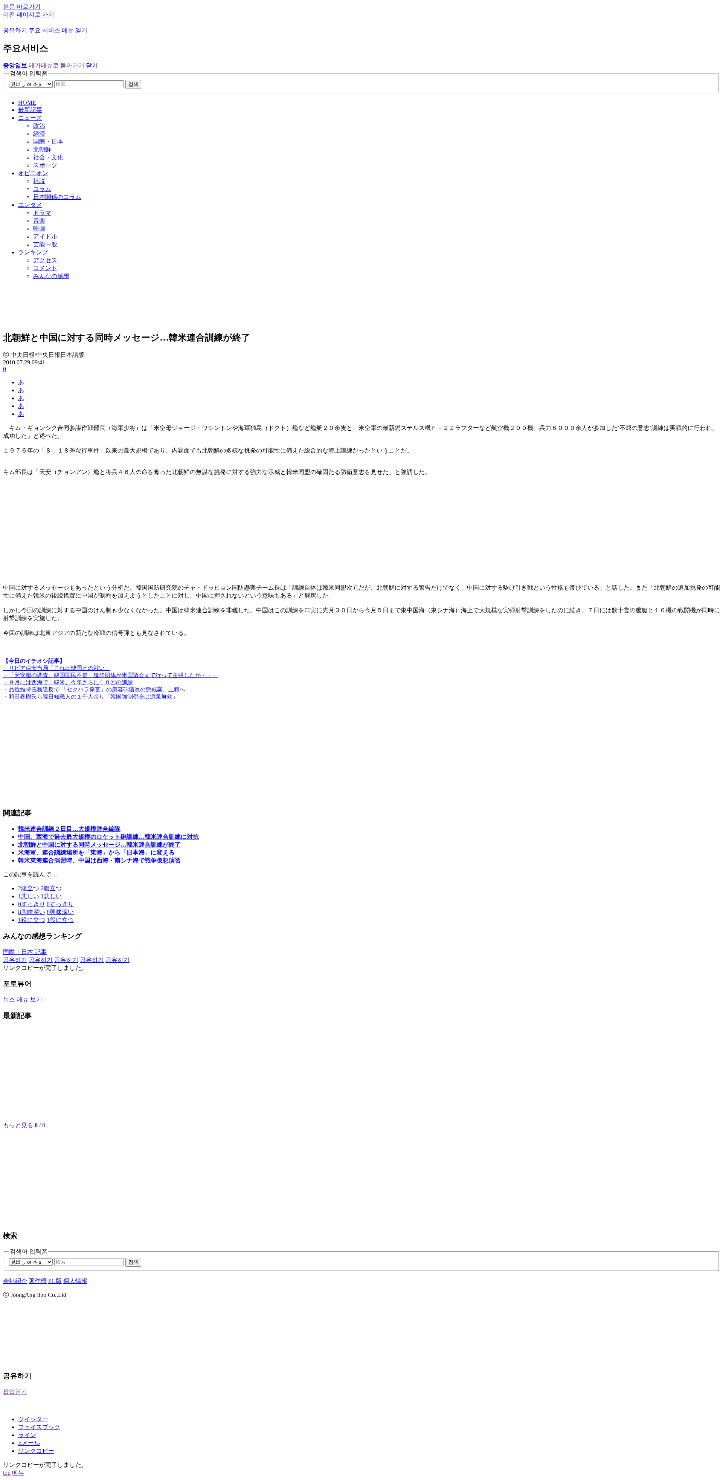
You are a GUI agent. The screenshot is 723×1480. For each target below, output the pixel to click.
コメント (45, 268)
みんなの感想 (51, 276)
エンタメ (30, 205)
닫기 (92, 65)
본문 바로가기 (22, 6)
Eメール (29, 1443)
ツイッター (33, 1419)
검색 (133, 84)
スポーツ (45, 165)
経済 (39, 133)
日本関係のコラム (57, 197)
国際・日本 (48, 141)
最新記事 (30, 110)
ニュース (30, 118)
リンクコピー (36, 1451)
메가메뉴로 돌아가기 (56, 65)
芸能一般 (45, 244)
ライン (27, 1435)
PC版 (55, 1281)
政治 (39, 125)
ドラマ (42, 212)
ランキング (33, 252)
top (7, 1472)
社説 (39, 181)
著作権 (38, 1281)
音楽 (39, 220)
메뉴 (18, 1472)
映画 (39, 228)
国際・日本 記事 (25, 952)
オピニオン (33, 173)
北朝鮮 (42, 149)
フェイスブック (39, 1427)
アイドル (45, 236)
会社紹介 (15, 1281)
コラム (42, 189)
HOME (27, 102)
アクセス (45, 260)
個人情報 (75, 1281)
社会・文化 (48, 157)
